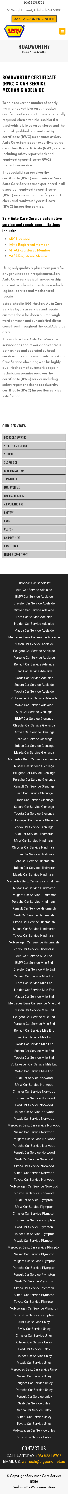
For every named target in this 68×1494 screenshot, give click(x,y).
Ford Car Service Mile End (34, 983)
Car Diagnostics (14, 496)
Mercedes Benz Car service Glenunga (34, 759)
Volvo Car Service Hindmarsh (34, 949)
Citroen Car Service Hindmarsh (34, 854)
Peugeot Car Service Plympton (34, 1261)
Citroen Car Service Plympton (34, 1220)
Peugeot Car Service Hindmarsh (34, 895)
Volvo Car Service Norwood (34, 1193)
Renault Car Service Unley (34, 1396)
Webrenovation (43, 1487)
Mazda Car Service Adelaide (34, 630)
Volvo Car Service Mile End (34, 1071)
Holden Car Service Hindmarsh (34, 868)
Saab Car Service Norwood (34, 1159)
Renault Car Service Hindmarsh (34, 908)
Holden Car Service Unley (34, 1356)
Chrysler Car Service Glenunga (34, 725)
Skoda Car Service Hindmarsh (34, 922)
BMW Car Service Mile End (34, 963)
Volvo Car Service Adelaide (34, 705)
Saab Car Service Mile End (34, 1037)
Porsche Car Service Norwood (34, 1146)
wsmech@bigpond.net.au (43, 1461)
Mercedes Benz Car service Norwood (34, 1125)
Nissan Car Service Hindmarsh (34, 888)
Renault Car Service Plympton (34, 1274)
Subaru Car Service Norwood (34, 1173)
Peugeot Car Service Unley (34, 1383)
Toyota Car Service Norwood (34, 1180)
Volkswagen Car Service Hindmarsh (34, 942)
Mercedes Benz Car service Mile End (34, 1003)
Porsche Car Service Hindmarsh (34, 902)
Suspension (11, 462)
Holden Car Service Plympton (34, 1234)
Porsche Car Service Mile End (34, 1024)
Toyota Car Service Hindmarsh (34, 935)
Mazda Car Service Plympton (34, 1241)
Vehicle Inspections (16, 446)
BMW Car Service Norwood (34, 1085)
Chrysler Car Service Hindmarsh (34, 847)
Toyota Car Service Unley (34, 1424)
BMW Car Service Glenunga (34, 719)
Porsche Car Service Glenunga (34, 780)
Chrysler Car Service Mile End (34, 969)
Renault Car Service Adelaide (34, 664)
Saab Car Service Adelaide (34, 671)
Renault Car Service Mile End (34, 1030)
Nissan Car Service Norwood (34, 1132)
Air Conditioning (14, 504)
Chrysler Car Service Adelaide (34, 603)
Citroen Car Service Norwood (34, 1098)
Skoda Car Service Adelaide (34, 678)
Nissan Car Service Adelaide (34, 644)
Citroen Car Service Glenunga (34, 732)
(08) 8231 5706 (34, 2)
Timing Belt (10, 479)
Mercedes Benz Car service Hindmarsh (34, 881)
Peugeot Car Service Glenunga (34, 773)
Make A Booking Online (34, 19)
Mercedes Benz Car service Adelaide (34, 637)
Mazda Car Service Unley (34, 1363)
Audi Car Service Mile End (34, 956)
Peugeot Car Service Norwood (34, 1139)
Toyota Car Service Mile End (34, 1057)
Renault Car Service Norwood (34, 1152)
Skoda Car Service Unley (34, 1410)
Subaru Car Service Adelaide (34, 685)
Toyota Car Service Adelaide (34, 691)
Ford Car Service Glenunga (34, 739)
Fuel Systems (12, 487)
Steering (9, 454)
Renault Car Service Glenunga (34, 786)
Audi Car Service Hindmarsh (34, 834)
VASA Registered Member (29, 256)
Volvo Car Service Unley (34, 1437)
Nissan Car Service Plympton (34, 1254)
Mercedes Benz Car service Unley (34, 1369)
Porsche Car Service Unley (34, 1390)
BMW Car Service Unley (34, 1329)
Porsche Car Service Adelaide (34, 657)
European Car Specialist (34, 583)
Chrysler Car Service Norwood (34, 1091)
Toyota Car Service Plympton (34, 1302)
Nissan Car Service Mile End (34, 1010)
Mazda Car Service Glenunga (34, 752)
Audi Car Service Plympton (34, 1200)
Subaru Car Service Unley (34, 1417)
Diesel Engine (11, 546)
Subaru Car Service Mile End (34, 1051)
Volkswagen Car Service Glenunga (34, 820)
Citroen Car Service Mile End (34, 976)
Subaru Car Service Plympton (34, 1295)
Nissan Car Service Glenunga (34, 766)
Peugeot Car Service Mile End (34, 1017)
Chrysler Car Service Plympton (34, 1213)
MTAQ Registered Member (29, 250)
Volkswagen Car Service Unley (34, 1430)
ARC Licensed (19, 239)
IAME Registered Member (29, 244)
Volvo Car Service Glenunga (34, 827)
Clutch (8, 529)
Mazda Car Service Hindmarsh (34, 874)
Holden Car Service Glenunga (34, 746)
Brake (7, 521)
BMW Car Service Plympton (34, 1207)
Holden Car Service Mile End (34, 990)
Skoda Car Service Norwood (34, 1166)
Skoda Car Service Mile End (34, 1044)
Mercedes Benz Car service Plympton (34, 1247)
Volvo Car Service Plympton (34, 1315)
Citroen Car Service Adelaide (34, 610)
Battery (8, 513)
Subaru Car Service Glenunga (34, 807)
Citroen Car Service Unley (34, 1342)
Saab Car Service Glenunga (34, 793)
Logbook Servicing (15, 437)
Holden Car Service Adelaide (34, 624)
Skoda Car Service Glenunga (34, 800)
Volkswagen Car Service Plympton (34, 1308)
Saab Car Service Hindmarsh (34, 915)
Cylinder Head (12, 538)
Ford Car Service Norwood (34, 1105)
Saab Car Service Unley (34, 1403)
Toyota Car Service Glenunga (34, 813)
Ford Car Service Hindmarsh (34, 861)
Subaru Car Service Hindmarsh (34, 929)
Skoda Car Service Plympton (34, 1288)
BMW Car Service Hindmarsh (34, 841)
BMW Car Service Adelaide (34, 596)
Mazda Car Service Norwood (34, 1118)
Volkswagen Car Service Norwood (34, 1186)
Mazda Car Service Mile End (34, 996)
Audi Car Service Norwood (34, 1078)
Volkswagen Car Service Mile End (34, 1064)
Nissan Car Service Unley (34, 1376)
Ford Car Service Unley (34, 1349)
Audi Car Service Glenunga (34, 712)
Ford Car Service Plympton (34, 1227)
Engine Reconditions (16, 554)
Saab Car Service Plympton (34, 1281)
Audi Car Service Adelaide (34, 590)
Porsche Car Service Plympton (34, 1268)
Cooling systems (14, 471)
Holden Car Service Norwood (34, 1112)
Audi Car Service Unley (34, 1322)
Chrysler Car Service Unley (34, 1335)
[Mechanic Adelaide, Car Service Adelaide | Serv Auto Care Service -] (14, 31)
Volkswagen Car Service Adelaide (34, 698)
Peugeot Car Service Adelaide (34, 651)
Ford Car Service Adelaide (34, 617)
